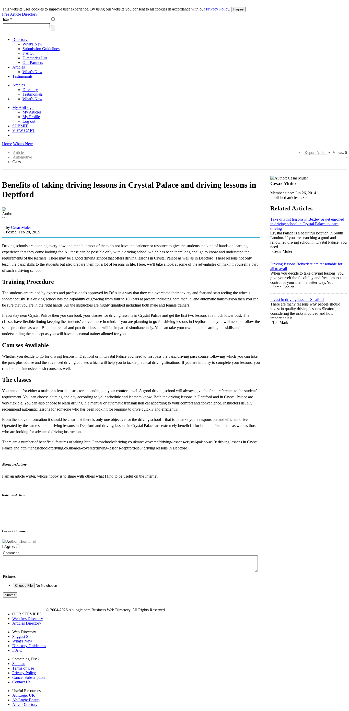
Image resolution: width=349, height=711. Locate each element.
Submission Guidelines (41, 49)
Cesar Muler (21, 227)
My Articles (31, 112)
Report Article (316, 152)
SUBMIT (20, 126)
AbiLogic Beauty (26, 700)
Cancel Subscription (28, 677)
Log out (28, 121)
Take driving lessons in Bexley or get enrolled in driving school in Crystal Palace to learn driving (307, 224)
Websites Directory (27, 618)
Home (7, 144)
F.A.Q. (28, 53)
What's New (32, 44)
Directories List (34, 58)
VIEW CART (23, 130)
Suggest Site (22, 636)
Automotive (22, 157)
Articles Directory (26, 623)
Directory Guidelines (29, 646)
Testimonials (22, 76)
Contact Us (21, 682)
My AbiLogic (23, 107)
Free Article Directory (19, 14)
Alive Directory (25, 704)
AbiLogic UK (23, 695)
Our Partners (32, 62)
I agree (238, 9)
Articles (18, 67)
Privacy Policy (217, 9)
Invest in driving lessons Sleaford (297, 299)
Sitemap (18, 663)
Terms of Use (23, 668)
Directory (20, 39)
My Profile (31, 117)
